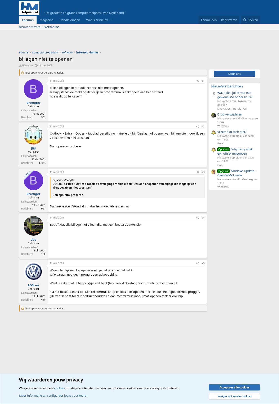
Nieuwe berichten (29, 27)
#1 (203, 81)
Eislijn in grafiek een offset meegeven (235, 151)
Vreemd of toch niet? (232, 132)
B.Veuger (27, 65)
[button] (111, 20)
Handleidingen (69, 20)
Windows (223, 126)
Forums (27, 20)
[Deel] (197, 81)
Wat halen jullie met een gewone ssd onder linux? (234, 95)
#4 (203, 217)
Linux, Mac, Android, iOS (232, 108)
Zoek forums (51, 27)
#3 (203, 172)
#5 (203, 263)
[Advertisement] (93, 41)
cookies (59, 388)
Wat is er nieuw (97, 20)
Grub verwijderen (229, 114)
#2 (203, 126)
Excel (220, 143)
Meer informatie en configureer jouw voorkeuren (53, 395)
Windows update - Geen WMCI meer (236, 173)
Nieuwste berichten (227, 86)
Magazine (46, 20)
